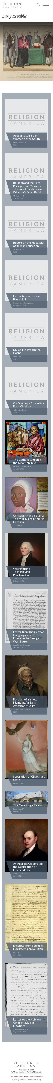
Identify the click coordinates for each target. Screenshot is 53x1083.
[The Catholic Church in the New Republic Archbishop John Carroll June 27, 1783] (26, 442)
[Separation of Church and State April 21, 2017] (26, 749)
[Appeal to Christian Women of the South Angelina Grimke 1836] (26, 120)
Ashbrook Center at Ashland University (26, 1072)
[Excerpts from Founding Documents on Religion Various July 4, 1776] (26, 917)
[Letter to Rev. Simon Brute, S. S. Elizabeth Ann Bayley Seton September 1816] (26, 280)
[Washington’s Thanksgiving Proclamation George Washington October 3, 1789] (26, 555)
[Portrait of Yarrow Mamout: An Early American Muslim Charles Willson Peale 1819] (26, 681)
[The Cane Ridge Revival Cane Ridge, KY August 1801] (26, 799)
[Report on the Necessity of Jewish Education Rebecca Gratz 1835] (26, 227)
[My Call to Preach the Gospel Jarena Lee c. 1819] (26, 334)
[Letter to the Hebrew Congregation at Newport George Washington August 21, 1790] (26, 995)
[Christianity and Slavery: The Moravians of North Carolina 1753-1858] (26, 499)
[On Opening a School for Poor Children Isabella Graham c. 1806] (26, 387)
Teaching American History (30, 1079)
